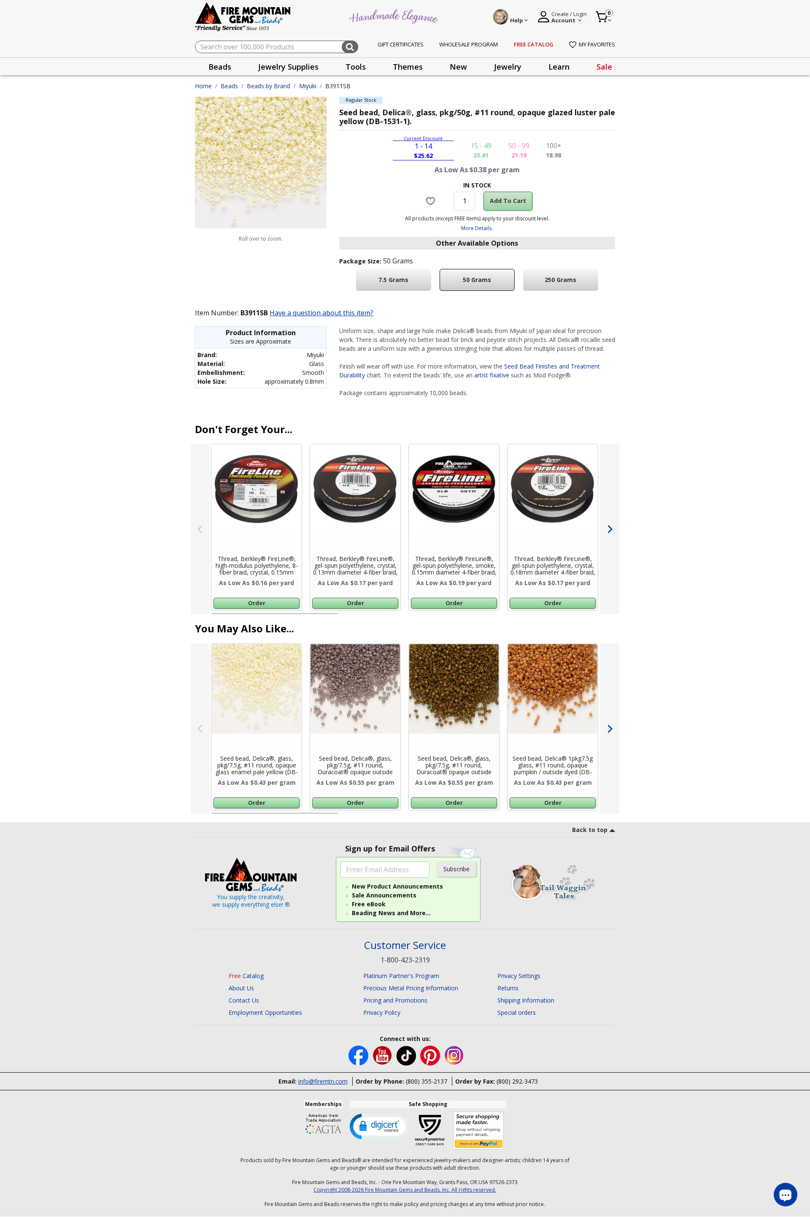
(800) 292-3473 (517, 1081)
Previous (200, 529)
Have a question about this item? (321, 312)
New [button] (458, 67)
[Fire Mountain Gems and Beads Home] (243, 16)
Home (203, 86)
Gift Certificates (401, 44)
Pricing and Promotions (395, 1000)
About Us (241, 988)
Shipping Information (525, 1000)
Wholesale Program (468, 44)
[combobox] (276, 47)
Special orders (516, 1012)
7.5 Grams (393, 280)
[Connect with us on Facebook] (359, 1055)
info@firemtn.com (323, 1081)
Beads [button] (219, 67)
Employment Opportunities (265, 1012)
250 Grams (560, 280)
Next (609, 529)
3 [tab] (476, 617)
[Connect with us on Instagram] (454, 1055)
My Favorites (597, 44)
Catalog (246, 976)
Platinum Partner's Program (401, 976)
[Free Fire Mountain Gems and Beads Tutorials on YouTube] (383, 1055)
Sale (604, 67)
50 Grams (477, 280)
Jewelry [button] (507, 67)
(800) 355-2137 (426, 1081)
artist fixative (491, 375)
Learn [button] (559, 67)
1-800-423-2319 (405, 960)
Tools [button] (356, 67)
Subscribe (456, 869)
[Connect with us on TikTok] (407, 1055)
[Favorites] (432, 201)
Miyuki (307, 86)
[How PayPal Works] (478, 1130)
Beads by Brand (268, 86)
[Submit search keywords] (350, 47)
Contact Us (244, 1000)
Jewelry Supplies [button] (288, 67)
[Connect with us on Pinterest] (431, 1055)
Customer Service (405, 945)
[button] (379, 1125)
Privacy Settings (518, 976)
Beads (229, 86)
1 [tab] (216, 617)
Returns (507, 988)
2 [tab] (346, 617)
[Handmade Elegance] (395, 15)
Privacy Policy (381, 1012)
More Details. (477, 228)
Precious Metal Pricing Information (410, 988)
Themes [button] (408, 67)
